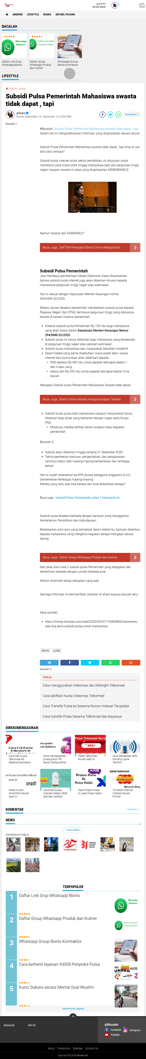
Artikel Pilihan (65, 14)
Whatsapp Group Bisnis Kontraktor (68, 63)
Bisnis (47, 14)
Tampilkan (132, 809)
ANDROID (18, 14)
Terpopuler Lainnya (73, 1009)
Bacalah (9, 1025)
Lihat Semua (73, 830)
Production (64, 1048)
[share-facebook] (102, 114)
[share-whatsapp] (118, 114)
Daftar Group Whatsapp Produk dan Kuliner (40, 65)
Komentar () (131, 114)
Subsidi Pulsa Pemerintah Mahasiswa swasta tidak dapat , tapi (96, 129)
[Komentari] (131, 663)
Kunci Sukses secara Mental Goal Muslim (56, 987)
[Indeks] (115, 5)
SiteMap (78, 1048)
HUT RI (32, 1025)
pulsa (22, 88)
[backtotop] (73, 1017)
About (51, 1048)
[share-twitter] (110, 114)
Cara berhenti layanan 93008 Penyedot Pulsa (59, 964)
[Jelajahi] (141, 5)
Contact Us (91, 1048)
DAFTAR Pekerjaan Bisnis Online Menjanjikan (90, 247)
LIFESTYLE (33, 14)
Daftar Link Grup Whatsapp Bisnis (12, 63)
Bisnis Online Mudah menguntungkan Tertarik (90, 399)
